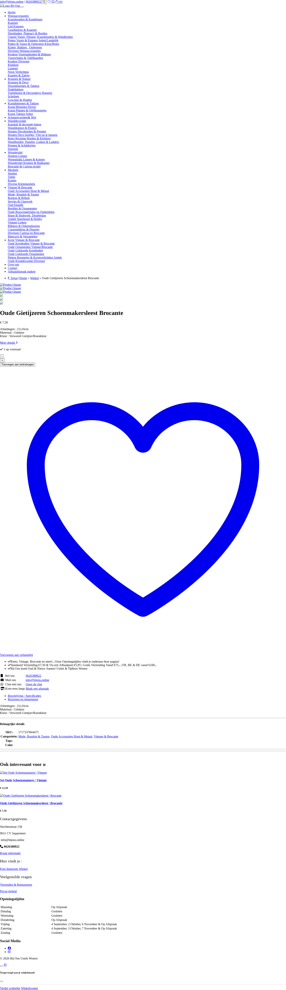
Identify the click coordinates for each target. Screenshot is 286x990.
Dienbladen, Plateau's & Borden (27, 33)
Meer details (8, 342)
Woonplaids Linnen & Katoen (26, 159)
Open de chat (34, 684)
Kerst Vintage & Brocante (24, 240)
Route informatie (10, 853)
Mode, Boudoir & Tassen (23, 194)
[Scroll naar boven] (1, 966)
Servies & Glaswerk (20, 201)
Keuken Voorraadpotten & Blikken (29, 54)
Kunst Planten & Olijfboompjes (27, 110)
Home (23, 278)
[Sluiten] (1, 981)
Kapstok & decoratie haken (24, 124)
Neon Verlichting (18, 72)
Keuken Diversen (18, 61)
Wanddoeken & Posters (22, 128)
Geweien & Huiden (20, 100)
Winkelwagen (29, 988)
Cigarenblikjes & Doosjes (23, 229)
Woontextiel (15, 152)
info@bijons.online (12, 1)
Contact (12, 268)
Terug (14, 278)
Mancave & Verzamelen (22, 236)
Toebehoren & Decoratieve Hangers (30, 93)
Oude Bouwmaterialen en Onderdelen (31, 212)
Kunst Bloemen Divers (22, 107)
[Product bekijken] (23, 772)
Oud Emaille (15, 205)
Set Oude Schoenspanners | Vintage (23, 780)
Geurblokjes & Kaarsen (22, 30)
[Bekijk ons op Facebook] (9, 948)
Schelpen (13, 96)
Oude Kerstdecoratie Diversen (26, 261)
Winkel (34, 278)
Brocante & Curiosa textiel (24, 166)
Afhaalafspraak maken (21, 271)
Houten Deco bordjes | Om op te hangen (32, 135)
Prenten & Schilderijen (22, 145)
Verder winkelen (10, 988)
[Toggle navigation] (22, 6)
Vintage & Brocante (20, 187)
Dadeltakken (15, 89)
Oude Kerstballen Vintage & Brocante (31, 243)
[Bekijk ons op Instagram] (9, 951)
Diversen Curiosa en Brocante (26, 233)
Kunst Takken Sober (20, 114)
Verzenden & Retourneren (16, 884)
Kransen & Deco (18, 82)
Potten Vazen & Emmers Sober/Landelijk (33, 40)
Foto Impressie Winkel (14, 869)
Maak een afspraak (37, 688)
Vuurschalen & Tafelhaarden (25, 58)
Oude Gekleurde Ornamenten (26, 254)
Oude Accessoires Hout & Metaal (28, 191)
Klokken (13, 65)
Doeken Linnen (17, 156)
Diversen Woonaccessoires (24, 51)
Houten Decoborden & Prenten (27, 131)
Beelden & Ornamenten (22, 208)
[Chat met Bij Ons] (5, 965)
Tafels (11, 177)
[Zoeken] (44, 2)
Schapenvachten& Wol (22, 117)
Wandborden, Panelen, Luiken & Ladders (33, 142)
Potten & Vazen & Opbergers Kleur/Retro (33, 44)
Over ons (13, 264)
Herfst (11, 12)
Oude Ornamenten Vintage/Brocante (30, 247)
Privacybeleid (8, 891)
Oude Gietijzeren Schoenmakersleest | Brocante (31, 803)
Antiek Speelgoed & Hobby (25, 219)
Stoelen (12, 173)
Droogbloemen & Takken (23, 86)
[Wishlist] (50, 2)
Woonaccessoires (18, 16)
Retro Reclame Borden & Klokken (29, 138)
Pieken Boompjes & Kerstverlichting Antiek (35, 257)
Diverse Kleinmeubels (21, 184)
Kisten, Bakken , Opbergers (25, 47)
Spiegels (13, 149)
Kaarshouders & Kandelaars (25, 19)
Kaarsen (13, 23)
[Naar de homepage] (10, 5)
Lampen (13, 68)
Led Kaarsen (16, 26)
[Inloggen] (53, 2)
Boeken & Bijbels (19, 198)
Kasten (12, 180)
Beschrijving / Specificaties (24, 695)
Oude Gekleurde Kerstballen (25, 250)
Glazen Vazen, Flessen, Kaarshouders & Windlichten (40, 37)
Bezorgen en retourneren (23, 699)
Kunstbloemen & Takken (23, 103)
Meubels (13, 170)
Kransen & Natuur (19, 79)
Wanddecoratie (17, 121)
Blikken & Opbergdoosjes (24, 226)
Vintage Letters (17, 222)
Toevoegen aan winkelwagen (18, 364)
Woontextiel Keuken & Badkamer (29, 163)
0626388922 (33, 1)
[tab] (147, 696)
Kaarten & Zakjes (19, 75)
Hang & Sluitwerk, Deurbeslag (27, 215)
